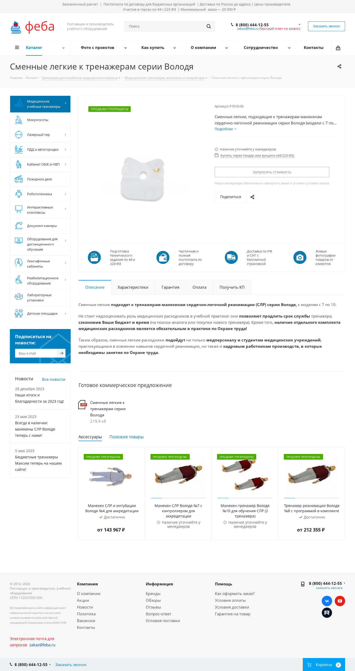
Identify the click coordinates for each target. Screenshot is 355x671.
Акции (83, 600)
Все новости (53, 379)
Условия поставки (163, 620)
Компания (87, 583)
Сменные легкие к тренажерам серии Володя (108, 408)
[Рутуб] (327, 612)
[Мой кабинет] (338, 47)
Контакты (86, 627)
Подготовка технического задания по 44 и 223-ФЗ (122, 257)
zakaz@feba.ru (248, 28)
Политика (86, 613)
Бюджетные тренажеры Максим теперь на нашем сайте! (38, 463)
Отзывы (153, 607)
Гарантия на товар (232, 613)
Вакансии (86, 620)
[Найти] (208, 26)
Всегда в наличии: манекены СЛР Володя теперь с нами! (35, 429)
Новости (85, 607)
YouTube (340, 601)
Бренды (153, 593)
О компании (89, 593)
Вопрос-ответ (158, 613)
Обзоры (153, 600)
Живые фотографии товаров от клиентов (325, 257)
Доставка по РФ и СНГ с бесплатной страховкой (259, 257)
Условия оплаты (230, 600)
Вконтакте (327, 601)
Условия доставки (232, 607)
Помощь (223, 583)
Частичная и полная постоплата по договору (190, 257)
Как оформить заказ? (234, 593)
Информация (159, 583)
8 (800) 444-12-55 (252, 24)
